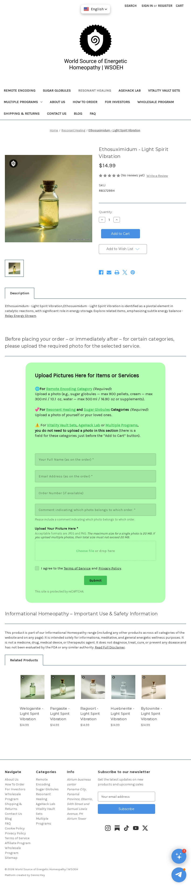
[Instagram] (108, 828)
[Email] (109, 272)
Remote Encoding (19, 90)
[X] (125, 272)
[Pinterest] (132, 272)
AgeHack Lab (130, 90)
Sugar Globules (57, 90)
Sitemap (11, 858)
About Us (57, 102)
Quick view (32, 681)
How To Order (85, 102)
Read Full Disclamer (110, 647)
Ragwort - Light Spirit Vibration (90, 713)
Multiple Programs (21, 102)
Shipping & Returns (22, 113)
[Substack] (117, 828)
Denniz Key (38, 875)
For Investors (117, 102)
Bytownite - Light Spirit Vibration (151, 713)
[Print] (117, 272)
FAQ (93, 113)
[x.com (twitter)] (145, 828)
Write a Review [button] (157, 176)
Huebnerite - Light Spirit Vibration (122, 713)
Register (165, 6)
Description (19, 293)
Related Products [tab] (24, 660)
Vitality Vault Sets (164, 90)
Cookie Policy (15, 828)
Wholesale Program (155, 102)
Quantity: (106, 212)
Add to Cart (32, 692)
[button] (178, 874)
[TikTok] (126, 828)
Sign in (147, 6)
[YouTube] (136, 828)
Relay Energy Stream (20, 316)
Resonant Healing (94, 90)
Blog (78, 113)
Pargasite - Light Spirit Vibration (60, 713)
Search (130, 6)
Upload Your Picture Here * (56, 528)
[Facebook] (101, 272)
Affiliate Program (18, 843)
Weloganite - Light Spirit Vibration (31, 713)
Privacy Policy (110, 568)
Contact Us (56, 113)
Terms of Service (77, 568)
